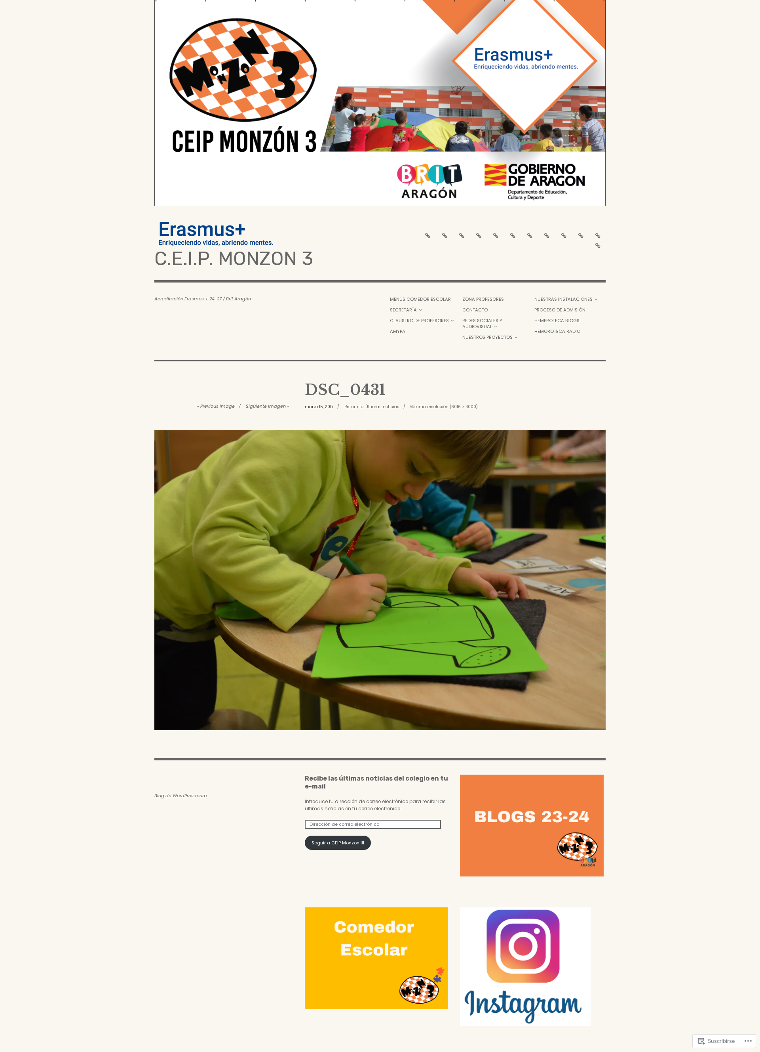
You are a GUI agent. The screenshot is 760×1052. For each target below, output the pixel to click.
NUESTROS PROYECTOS (487, 337)
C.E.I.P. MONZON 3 (233, 258)
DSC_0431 (345, 390)
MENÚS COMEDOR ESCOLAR (420, 299)
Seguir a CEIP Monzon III (338, 843)
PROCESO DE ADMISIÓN (559, 310)
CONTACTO (475, 310)
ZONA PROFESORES (483, 299)
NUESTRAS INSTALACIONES (563, 299)
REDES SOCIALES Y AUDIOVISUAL (482, 323)
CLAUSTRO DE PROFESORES (419, 320)
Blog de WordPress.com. (181, 795)
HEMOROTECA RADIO (557, 331)
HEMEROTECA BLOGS (557, 320)
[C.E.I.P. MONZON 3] (380, 103)
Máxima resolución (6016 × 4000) (443, 406)
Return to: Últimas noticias (371, 406)
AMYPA (397, 331)
